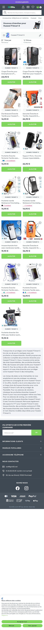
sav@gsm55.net (12, 467)
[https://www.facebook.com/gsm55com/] (18, 488)
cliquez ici (4, 615)
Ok (36, 432)
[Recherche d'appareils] (40, 35)
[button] (11, 160)
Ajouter (11, 82)
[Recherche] (5, 12)
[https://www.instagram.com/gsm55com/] (26, 488)
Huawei (33, 18)
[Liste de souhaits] (33, 7)
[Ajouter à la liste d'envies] (19, 49)
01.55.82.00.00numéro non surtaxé (19, 471)
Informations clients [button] (12, 441)
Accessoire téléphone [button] (13, 455)
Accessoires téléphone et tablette (15, 18)
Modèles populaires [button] (11, 448)
